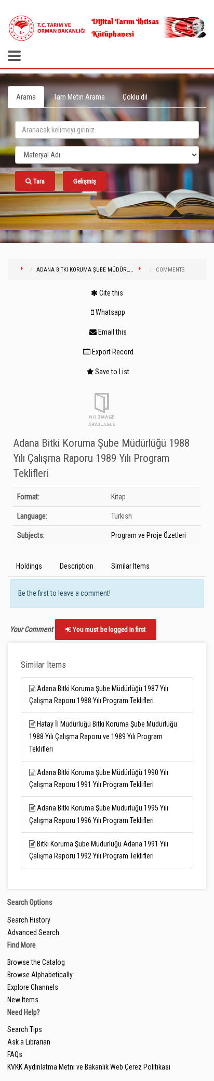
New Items (22, 1000)
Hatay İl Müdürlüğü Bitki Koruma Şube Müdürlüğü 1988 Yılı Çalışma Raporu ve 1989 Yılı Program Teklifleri (103, 736)
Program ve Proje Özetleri (148, 535)
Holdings (29, 566)
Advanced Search (33, 932)
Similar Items (130, 566)
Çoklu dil (135, 97)
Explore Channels (32, 987)
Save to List (111, 371)
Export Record (111, 352)
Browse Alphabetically (40, 975)
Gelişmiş (84, 181)
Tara (38, 181)
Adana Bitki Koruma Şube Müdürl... (84, 269)
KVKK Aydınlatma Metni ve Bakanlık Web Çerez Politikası (88, 1067)
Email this (112, 332)
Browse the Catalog (36, 962)
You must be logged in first (108, 629)
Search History (28, 920)
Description (76, 566)
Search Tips (24, 1029)
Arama (26, 97)
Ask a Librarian (28, 1042)
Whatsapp (109, 312)
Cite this (110, 293)
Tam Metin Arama (79, 97)
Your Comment (31, 629)
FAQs (14, 1054)
